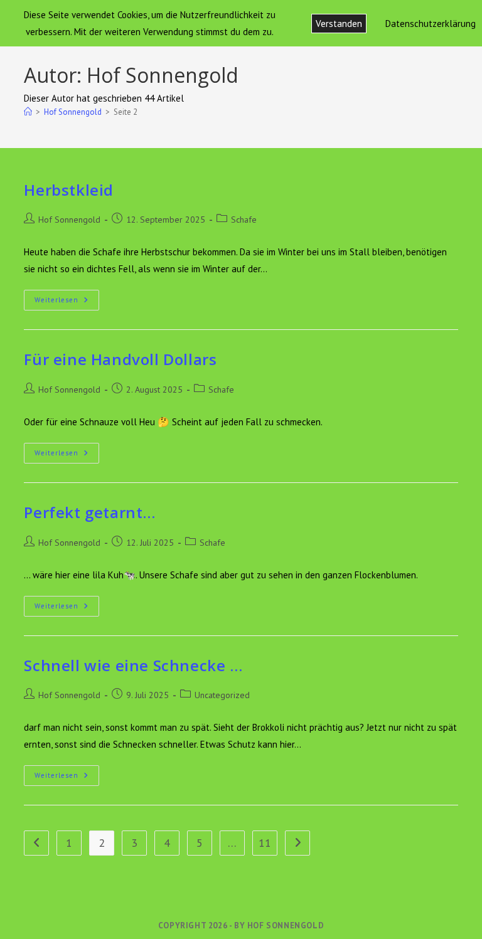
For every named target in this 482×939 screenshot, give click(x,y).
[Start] (28, 112)
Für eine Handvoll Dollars (120, 359)
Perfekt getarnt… (90, 512)
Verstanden (339, 23)
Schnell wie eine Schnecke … (133, 665)
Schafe (244, 219)
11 (265, 843)
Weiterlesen (67, 300)
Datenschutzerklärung (430, 23)
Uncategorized (222, 695)
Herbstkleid (69, 189)
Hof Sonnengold (69, 219)
